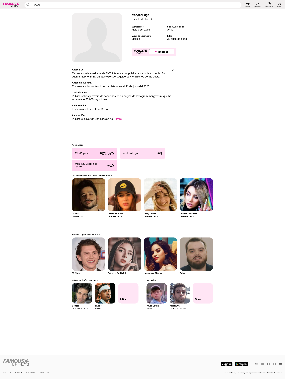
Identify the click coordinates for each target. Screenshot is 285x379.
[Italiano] (274, 364)
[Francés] (268, 364)
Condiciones (44, 372)
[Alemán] (280, 364)
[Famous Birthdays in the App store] (226, 364)
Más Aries (151, 280)
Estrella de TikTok (142, 19)
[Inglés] (256, 364)
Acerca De (7, 372)
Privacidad (30, 372)
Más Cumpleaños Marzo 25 (85, 280)
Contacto (18, 372)
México (136, 38)
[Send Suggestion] (173, 70)
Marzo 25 (137, 29)
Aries (170, 29)
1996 (147, 29)
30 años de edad (177, 38)
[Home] (72, 362)
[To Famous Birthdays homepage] (11, 5)
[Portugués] (262, 364)
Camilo (118, 118)
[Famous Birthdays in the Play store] (241, 364)
